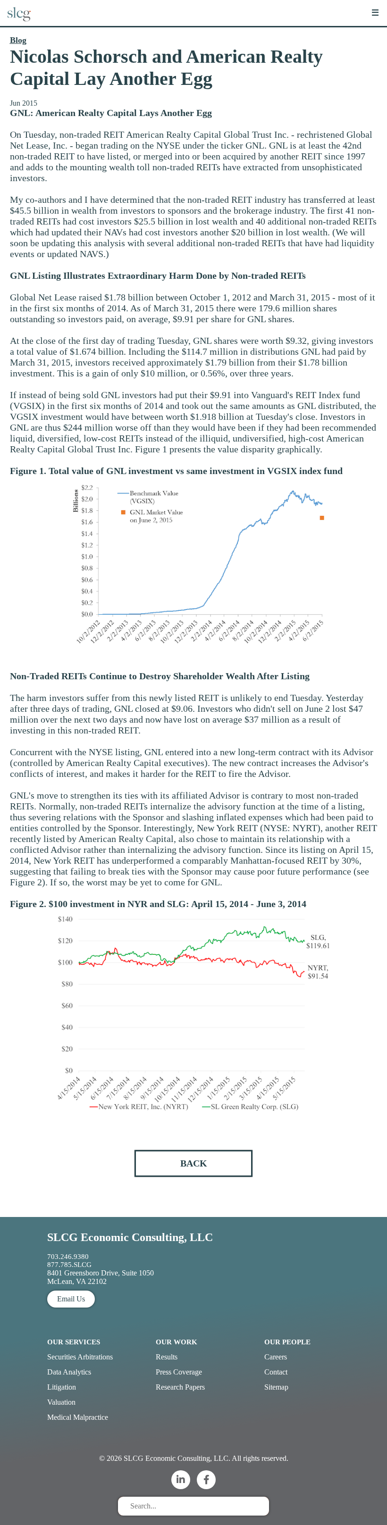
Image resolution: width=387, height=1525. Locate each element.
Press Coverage (179, 1372)
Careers (275, 1357)
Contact (275, 1372)
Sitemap (276, 1387)
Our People (287, 1342)
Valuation (61, 1402)
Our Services (73, 1342)
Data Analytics (69, 1372)
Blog (18, 40)
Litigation (61, 1387)
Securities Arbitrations (80, 1357)
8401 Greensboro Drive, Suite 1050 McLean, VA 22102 (100, 1277)
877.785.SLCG (69, 1264)
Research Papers (180, 1387)
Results (166, 1357)
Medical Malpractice (77, 1417)
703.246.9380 (68, 1256)
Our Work (176, 1342)
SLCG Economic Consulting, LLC (130, 1237)
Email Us (71, 1299)
